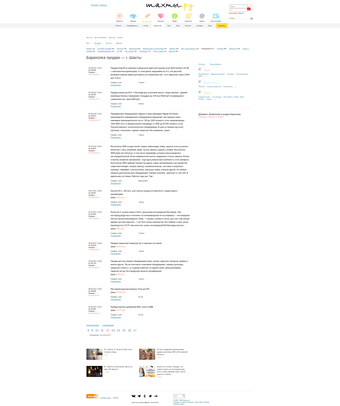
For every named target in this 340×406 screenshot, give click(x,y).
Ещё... (210, 26)
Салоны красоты (214, 86)
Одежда (220, 49)
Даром (119, 43)
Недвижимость (132, 26)
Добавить (221, 26)
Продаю (120, 37)
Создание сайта (105, 398)
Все (88, 43)
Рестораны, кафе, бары (234, 97)
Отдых (207, 93)
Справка (199, 26)
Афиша (133, 21)
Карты (202, 21)
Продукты (233, 49)
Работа (118, 26)
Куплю (108, 43)
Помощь (206, 402)
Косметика (228, 86)
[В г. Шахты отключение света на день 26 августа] (94, 376)
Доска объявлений (100, 37)
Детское (120, 49)
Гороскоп (188, 21)
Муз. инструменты (188, 49)
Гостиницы (216, 97)
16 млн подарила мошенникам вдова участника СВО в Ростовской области (172, 351)
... (205, 76)
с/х (118, 51)
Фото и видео (158, 51)
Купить (212, 117)
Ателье (202, 86)
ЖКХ (201, 76)
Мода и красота (211, 82)
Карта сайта (199, 402)
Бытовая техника (104, 49)
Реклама (176, 402)
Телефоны (143, 51)
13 (113, 330)
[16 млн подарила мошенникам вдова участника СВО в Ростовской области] (147, 359)
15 (124, 330)
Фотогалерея (216, 21)
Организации (242, 74)
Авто (169, 26)
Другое (171, 51)
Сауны (209, 99)
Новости (119, 21)
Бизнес (89, 49)
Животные (133, 49)
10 (96, 330)
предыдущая (92, 325)
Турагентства (204, 97)
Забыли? (241, 13)
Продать (203, 117)
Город (207, 70)
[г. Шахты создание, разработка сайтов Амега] (93, 398)
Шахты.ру (89, 37)
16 (129, 330)
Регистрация (233, 13)
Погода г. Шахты (99, 5)
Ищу (178, 26)
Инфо (174, 21)
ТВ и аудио (129, 51)
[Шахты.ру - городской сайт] (170, 10)
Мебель (172, 49)
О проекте (183, 402)
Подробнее (116, 85)
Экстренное (204, 74)
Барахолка (158, 26)
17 (135, 330)
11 (102, 330)
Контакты (191, 402)
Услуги (145, 26)
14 (118, 330)
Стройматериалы (104, 51)
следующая (108, 325)
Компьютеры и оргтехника (153, 49)
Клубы (201, 99)
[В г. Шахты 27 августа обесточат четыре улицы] (94, 359)
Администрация (218, 74)
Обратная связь (178, 404)
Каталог (161, 21)
